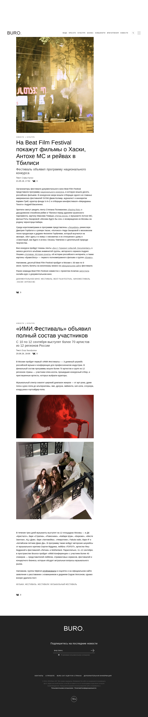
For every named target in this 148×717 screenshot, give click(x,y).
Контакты (39, 676)
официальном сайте (71, 266)
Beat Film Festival (63, 279)
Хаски (20, 282)
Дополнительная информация (98, 676)
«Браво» (88, 257)
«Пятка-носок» (61, 216)
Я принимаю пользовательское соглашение (75, 655)
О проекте (50, 676)
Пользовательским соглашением (62, 688)
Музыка (20, 584)
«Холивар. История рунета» (37, 254)
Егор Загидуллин (29, 350)
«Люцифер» (73, 227)
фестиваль (46, 279)
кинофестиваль (81, 279)
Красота (72, 33)
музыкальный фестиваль (63, 584)
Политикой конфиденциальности (85, 688)
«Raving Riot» (73, 210)
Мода (65, 33)
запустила (84, 271)
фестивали (43, 584)
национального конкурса (52, 192)
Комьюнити (100, 33)
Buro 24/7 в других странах (69, 676)
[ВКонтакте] (34, 181)
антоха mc (29, 282)
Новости (124, 33)
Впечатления (113, 33)
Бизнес (90, 33)
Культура (81, 33)
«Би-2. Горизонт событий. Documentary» (71, 248)
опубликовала (49, 571)
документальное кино (28, 279)
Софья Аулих (27, 178)
